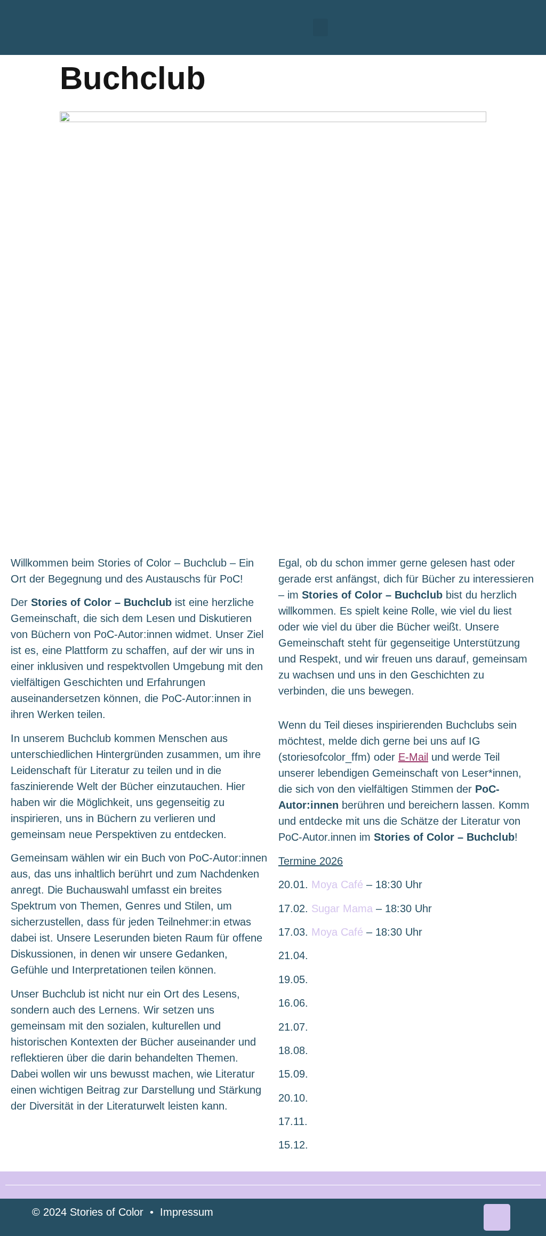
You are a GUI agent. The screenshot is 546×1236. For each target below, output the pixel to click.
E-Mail (413, 757)
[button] (320, 27)
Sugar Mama (342, 908)
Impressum (186, 1212)
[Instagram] (497, 1217)
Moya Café (337, 884)
